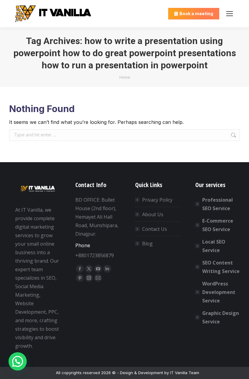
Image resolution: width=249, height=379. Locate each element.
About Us (152, 214)
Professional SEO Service (217, 204)
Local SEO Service (213, 246)
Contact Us (154, 229)
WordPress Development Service (218, 292)
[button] (18, 361)
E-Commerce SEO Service (217, 225)
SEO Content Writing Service (221, 267)
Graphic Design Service (220, 317)
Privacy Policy (157, 199)
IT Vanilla (178, 372)
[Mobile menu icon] (229, 13)
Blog (147, 243)
